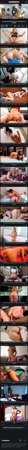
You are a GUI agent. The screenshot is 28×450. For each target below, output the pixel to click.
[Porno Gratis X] (14, 2)
